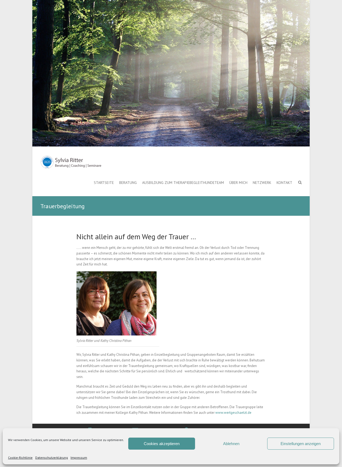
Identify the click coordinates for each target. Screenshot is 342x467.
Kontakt (284, 182)
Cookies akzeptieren (162, 443)
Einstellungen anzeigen (301, 443)
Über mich (238, 182)
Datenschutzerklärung (51, 458)
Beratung (128, 182)
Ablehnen (231, 443)
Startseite (104, 182)
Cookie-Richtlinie (20, 458)
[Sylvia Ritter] (71, 162)
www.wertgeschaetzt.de (233, 412)
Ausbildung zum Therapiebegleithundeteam (183, 182)
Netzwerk (262, 182)
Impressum (79, 458)
